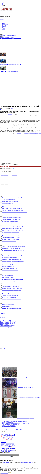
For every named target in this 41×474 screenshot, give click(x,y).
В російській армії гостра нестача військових (10, 221)
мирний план (12, 437)
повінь (6, 440)
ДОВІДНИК (2, 317)
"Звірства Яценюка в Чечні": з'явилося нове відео (10, 424)
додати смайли (14, 175)
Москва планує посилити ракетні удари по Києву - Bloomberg (13, 250)
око (40, 133)
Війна (9, 447)
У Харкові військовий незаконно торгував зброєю (10, 286)
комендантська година (8, 434)
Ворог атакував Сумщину (6, 302)
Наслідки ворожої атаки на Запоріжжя (8, 244)
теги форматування (4, 175)
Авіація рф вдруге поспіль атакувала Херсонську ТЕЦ (11, 259)
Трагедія (25, 133)
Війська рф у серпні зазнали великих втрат (9, 206)
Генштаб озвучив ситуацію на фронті (8, 277)
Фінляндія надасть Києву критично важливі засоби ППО (10, 64)
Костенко (2, 440)
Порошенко (3, 439)
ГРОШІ (3, 23)
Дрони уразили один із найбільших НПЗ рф (9, 268)
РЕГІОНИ (4, 26)
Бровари (9, 440)
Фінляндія (9, 438)
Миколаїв (2, 437)
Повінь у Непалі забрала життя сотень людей (10, 215)
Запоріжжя (2, 444)
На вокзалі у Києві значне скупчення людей (9, 257)
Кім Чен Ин (8, 451)
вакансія (13, 448)
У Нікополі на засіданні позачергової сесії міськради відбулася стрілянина (15, 421)
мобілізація (2, 451)
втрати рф (3, 448)
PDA (3, 3)
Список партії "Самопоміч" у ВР (6, 326)
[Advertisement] (12, 12)
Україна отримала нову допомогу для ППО (9, 282)
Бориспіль (4, 435)
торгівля (6, 445)
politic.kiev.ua (19, 133)
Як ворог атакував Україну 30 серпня (8, 199)
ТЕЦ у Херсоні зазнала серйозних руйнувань (10, 270)
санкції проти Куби (11, 450)
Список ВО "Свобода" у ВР (5, 327)
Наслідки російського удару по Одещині (7, 37)
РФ (14, 434)
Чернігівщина (9, 435)
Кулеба (13, 442)
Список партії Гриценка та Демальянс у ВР (7, 323)
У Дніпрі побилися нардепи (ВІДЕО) (8, 425)
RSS (3, 2)
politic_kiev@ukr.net (9, 465)
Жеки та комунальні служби (5, 328)
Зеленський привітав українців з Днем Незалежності (9, 71)
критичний (3, 118)
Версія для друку (3, 109)
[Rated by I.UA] (10, 473)
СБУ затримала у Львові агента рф (8, 304)
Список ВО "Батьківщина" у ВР (5, 320)
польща (2, 449)
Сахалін (10, 436)
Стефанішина (3, 443)
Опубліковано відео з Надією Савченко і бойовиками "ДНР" (12, 428)
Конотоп (5, 438)
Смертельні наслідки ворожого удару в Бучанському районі (12, 230)
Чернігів (2, 434)
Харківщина (8, 448)
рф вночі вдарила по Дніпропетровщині (9, 297)
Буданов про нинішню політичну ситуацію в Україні (11, 235)
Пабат (34, 133)
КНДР (6, 449)
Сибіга (10, 445)
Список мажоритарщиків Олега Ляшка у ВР (8, 325)
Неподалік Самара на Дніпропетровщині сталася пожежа (12, 288)
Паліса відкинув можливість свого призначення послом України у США (14, 212)
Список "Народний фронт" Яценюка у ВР (7, 322)
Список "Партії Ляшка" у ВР (5, 324)
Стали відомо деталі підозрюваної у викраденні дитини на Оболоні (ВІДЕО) (15, 423)
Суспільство (4, 30)
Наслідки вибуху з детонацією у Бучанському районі (11, 204)
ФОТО (3, 28)
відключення (5, 450)
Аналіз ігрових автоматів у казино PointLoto (8, 35)
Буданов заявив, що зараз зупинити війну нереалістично (12, 228)
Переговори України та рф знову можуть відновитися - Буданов (13, 255)
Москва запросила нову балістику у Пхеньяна (10, 253)
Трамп (2, 445)
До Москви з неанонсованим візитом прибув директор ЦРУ (12, 279)
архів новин (3, 313)
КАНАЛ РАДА (5, 31)
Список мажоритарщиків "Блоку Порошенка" (8, 319)
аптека (13, 444)
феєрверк (31, 133)
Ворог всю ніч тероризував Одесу (8, 266)
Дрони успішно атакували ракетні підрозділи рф (10, 284)
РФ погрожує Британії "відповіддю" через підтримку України (13, 261)
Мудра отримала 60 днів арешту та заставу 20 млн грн (11, 293)
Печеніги (13, 445)
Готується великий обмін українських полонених (10, 239)
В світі (3, 29)
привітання (7, 437)
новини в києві (24, 462)
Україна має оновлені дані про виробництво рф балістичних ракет (13, 246)
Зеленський (3, 442)
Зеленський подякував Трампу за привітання (10, 295)
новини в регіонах (30, 462)
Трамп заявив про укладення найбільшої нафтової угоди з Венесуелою (14, 226)
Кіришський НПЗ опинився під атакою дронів (10, 201)
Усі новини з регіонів (4, 348)
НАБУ (14, 446)
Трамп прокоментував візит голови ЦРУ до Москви (11, 237)
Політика (12, 108)
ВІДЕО (3, 27)
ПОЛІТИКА (4, 22)
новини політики (6, 462)
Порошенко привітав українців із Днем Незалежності (11, 308)
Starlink (2, 438)
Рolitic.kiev (10, 114)
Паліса (12, 439)
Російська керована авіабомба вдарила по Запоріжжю (11, 290)
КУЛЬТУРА (4, 25)
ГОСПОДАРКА (5, 24)
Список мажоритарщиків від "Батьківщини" (8, 321)
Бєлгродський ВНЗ (5, 436)
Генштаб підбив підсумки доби (7, 203)
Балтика (9, 449)
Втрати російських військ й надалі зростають (10, 224)
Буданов (8, 439)
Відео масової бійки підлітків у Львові (9, 426)
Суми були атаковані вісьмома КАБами (9, 241)
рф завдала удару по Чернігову (7, 275)
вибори (13, 435)
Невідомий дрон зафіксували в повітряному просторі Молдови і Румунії (14, 311)
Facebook (4, 4)
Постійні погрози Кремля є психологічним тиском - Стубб (12, 208)
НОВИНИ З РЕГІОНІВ (4, 346)
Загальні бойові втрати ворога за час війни (9, 273)
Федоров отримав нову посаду (5, 57)
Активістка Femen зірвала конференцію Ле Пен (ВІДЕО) (12, 429)
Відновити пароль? (4, 456)
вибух (28, 133)
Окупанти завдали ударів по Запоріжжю (9, 264)
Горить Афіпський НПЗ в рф (7, 306)
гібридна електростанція (10, 443)
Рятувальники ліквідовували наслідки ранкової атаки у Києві (10, 38)
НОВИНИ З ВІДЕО (3, 419)
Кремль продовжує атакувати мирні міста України (11, 248)
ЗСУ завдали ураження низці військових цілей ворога (11, 217)
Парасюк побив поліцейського (7, 422)
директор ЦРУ (8, 444)
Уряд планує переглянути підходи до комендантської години (12, 210)
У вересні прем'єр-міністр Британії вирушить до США (11, 299)
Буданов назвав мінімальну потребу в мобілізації (10, 232)
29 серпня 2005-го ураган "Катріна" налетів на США (11, 219)
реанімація (37, 133)
